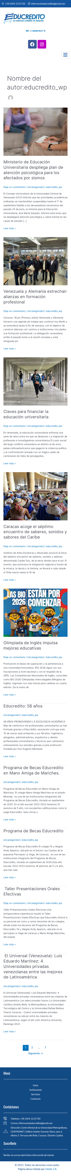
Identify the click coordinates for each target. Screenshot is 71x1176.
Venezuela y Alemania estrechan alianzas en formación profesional (35, 296)
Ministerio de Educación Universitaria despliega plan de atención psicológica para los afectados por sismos (33, 169)
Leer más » (9, 228)
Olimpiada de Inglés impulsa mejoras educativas (30, 645)
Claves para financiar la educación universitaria (25, 414)
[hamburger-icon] (65, 55)
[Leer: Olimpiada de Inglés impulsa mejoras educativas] (35, 612)
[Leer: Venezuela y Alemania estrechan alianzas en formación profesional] (35, 261)
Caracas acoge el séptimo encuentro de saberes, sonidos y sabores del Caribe (35, 532)
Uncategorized (35, 187)
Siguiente (35, 1053)
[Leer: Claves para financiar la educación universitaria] (35, 381)
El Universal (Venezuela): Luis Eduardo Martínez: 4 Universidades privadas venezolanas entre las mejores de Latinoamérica (32, 966)
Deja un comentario (14, 187)
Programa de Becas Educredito (33, 830)
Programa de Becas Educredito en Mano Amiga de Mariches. (33, 770)
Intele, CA (51, 1168)
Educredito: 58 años (22, 705)
